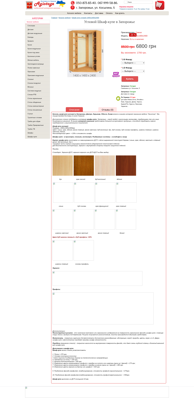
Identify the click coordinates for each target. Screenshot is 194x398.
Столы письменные (35, 110)
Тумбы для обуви (34, 121)
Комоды (30, 37)
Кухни (30, 45)
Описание (74, 110)
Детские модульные (35, 33)
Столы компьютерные (36, 106)
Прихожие (31, 71)
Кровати (31, 41)
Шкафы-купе (32, 137)
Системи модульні (34, 91)
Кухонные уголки (34, 56)
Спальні (30, 79)
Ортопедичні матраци (36, 64)
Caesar (139, 32)
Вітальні (30, 87)
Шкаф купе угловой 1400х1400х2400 (85, 18)
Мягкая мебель (33, 60)
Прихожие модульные (36, 75)
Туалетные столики (35, 117)
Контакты (88, 13)
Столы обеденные (34, 102)
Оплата (109, 13)
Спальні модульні (34, 83)
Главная (54, 18)
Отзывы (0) (107, 110)
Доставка (99, 13)
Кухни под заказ (33, 52)
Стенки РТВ (32, 94)
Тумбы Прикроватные (36, 125)
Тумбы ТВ (31, 129)
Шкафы (30, 133)
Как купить (120, 13)
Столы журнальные (35, 98)
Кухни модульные (34, 49)
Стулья (30, 114)
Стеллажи (31, 26)
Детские (30, 29)
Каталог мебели (74, 13)
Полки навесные (34, 68)
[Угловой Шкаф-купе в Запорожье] (85, 53)
